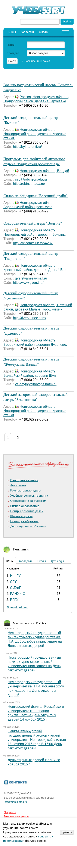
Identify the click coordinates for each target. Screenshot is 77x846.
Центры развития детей (26, 511)
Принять (66, 832)
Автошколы (18, 485)
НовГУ (15, 576)
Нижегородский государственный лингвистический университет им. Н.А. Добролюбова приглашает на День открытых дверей (35, 639)
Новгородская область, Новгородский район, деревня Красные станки (34, 411)
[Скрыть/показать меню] (65, 32)
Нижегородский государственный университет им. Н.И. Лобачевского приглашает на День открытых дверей (36, 688)
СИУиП (16, 588)
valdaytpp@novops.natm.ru (35, 384)
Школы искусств (21, 516)
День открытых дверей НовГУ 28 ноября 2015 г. (34, 762)
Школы (43, 32)
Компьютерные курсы (25, 490)
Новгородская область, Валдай (44, 171)
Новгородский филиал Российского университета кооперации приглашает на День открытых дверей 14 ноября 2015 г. (36, 713)
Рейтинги (21, 549)
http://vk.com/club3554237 (33, 243)
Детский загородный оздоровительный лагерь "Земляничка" (35, 397)
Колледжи (27, 32)
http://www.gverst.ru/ (28, 282)
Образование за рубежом (28, 500)
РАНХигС (17, 594)
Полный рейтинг (17, 607)
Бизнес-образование (24, 506)
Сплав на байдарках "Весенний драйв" (35, 195)
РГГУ (14, 600)
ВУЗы (12, 32)
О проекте (10, 812)
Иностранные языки (24, 480)
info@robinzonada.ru (31, 179)
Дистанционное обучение (28, 526)
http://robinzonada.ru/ (29, 183)
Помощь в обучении (24, 521)
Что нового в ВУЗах (29, 622)
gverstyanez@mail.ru (31, 278)
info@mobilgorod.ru (15, 801)
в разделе (13, 53)
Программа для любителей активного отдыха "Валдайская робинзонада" (34, 161)
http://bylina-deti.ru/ (27, 147)
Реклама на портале (16, 816)
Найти (11, 44)
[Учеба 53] (38, 10)
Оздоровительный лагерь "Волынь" (32, 223)
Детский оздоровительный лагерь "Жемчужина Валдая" (31, 361)
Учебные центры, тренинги (29, 495)
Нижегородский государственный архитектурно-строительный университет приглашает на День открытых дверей (34, 664)
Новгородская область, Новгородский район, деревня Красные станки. (34, 134)
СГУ (13, 582)
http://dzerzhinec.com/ (29, 318)
